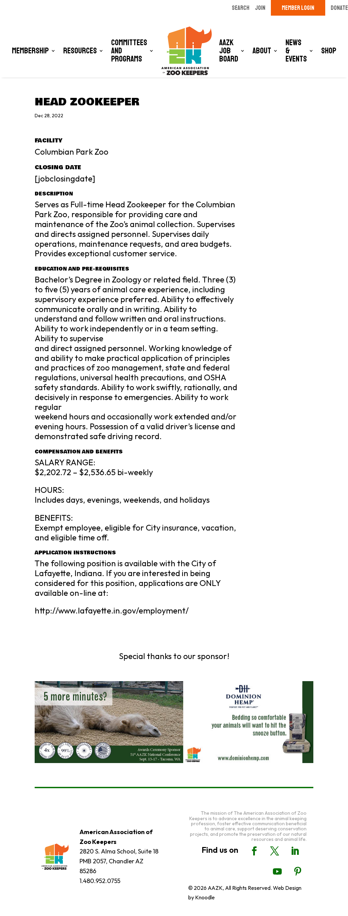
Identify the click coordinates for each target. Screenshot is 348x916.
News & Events (296, 50)
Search (240, 8)
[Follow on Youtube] (277, 871)
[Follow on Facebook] (254, 851)
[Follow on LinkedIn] (295, 851)
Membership (30, 51)
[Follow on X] (274, 851)
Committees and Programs (129, 50)
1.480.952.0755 (100, 881)
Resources (80, 51)
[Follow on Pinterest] (298, 871)
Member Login (298, 8)
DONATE (339, 8)
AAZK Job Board (228, 50)
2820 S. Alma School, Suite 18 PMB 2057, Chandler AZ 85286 (119, 861)
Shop (328, 51)
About (262, 51)
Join (260, 8)
